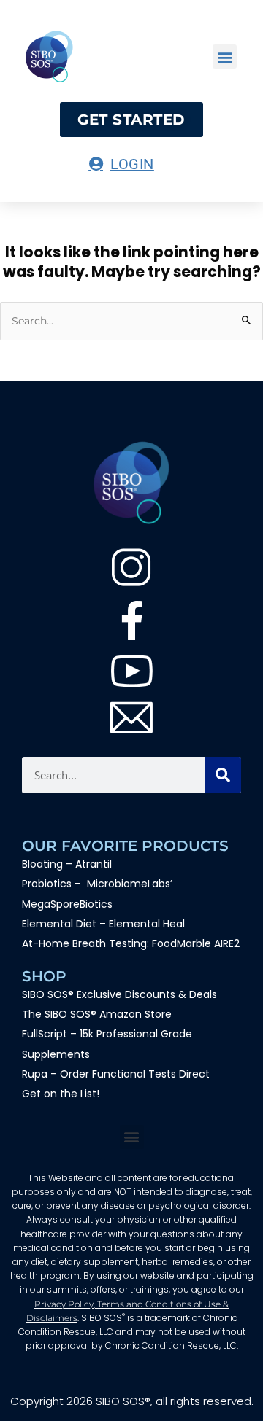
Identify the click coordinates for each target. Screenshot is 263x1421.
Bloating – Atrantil (67, 864)
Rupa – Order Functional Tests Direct (116, 1074)
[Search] (223, 775)
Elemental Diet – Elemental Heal (105, 923)
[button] (225, 56)
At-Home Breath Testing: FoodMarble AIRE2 (131, 943)
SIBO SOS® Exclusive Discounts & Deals (119, 994)
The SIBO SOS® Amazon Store (97, 1014)
